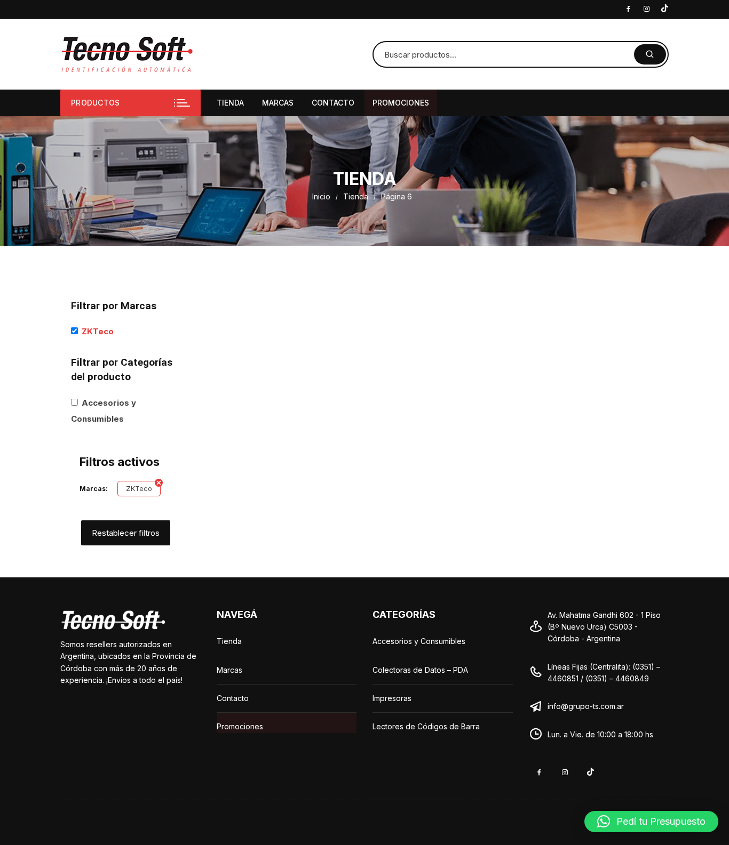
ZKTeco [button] (98, 331)
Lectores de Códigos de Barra (426, 726)
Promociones (401, 102)
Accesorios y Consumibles (419, 641)
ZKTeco (139, 488)
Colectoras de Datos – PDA (420, 669)
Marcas (278, 102)
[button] (651, 821)
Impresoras (392, 698)
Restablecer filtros (126, 533)
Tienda (230, 102)
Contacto (333, 102)
